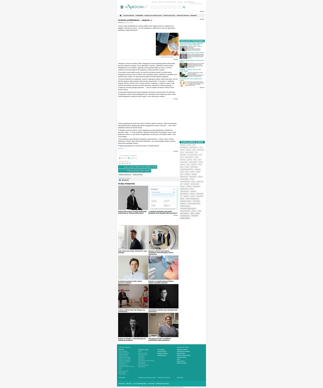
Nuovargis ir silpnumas (143, 365)
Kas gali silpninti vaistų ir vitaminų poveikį (192, 52)
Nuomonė (180, 377)
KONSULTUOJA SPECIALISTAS (153, 15)
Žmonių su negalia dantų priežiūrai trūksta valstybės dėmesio (160, 282)
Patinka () (124, 158)
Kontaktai (180, 2)
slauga (126, 167)
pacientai (131, 167)
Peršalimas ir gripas (142, 354)
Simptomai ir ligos (143, 349)
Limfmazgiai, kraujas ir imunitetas (126, 366)
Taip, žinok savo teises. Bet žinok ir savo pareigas (132, 251)
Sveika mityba (181, 353)
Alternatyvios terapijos (183, 351)
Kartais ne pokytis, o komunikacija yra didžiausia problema (132, 339)
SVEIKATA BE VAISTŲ (169, 15)
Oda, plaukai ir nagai (123, 365)
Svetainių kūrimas (179, 387)
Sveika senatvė (162, 355)
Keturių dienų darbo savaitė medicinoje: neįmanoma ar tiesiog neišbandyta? (132, 212)
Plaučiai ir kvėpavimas (124, 352)
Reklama (154, 2)
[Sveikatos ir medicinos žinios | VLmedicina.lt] (136, 7)
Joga (178, 359)
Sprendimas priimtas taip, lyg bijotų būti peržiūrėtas (162, 310)
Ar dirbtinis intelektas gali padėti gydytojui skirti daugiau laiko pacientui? (162, 212)
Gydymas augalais (182, 349)
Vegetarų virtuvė (181, 357)
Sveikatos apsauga (133, 170)
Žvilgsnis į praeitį (162, 353)
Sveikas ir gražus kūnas (184, 355)
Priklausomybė (141, 362)
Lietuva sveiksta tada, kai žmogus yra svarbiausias (131, 310)
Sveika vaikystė (162, 351)
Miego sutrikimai (142, 363)
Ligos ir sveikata (128, 15)
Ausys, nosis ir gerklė (124, 371)
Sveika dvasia (181, 361)
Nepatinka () (133, 158)
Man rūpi (121, 349)
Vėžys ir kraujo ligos (142, 353)
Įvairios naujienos (145, 170)
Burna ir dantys (122, 372)
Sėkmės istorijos (181, 363)
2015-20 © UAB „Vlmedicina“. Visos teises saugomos (152, 387)
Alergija (140, 351)
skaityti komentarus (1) (125, 174)
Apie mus (160, 2)
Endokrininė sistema (123, 356)
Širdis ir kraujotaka (123, 351)
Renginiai (122, 377)
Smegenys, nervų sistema (125, 357)
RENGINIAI (194, 15)
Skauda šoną (141, 359)
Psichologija (161, 349)
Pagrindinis (139, 15)
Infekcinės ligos (141, 366)
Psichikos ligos (122, 374)
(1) (151, 20)
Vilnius (154, 167)
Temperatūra (141, 356)
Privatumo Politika (189, 2)
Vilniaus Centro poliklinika (143, 167)
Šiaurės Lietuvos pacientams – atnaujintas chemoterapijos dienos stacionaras (160, 252)
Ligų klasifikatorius (170, 2)
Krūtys (120, 368)
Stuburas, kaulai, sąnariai (124, 360)
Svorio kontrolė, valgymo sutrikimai (146, 360)
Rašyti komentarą (137, 174)
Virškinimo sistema (123, 354)
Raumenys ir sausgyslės (124, 362)
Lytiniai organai (122, 363)
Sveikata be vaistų (183, 347)
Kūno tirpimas (141, 357)
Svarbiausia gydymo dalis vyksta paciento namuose (130, 282)
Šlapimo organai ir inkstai (124, 359)
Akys (120, 369)
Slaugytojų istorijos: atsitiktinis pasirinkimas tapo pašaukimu (159, 339)
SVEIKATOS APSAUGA (183, 15)
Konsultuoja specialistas (147, 377)
